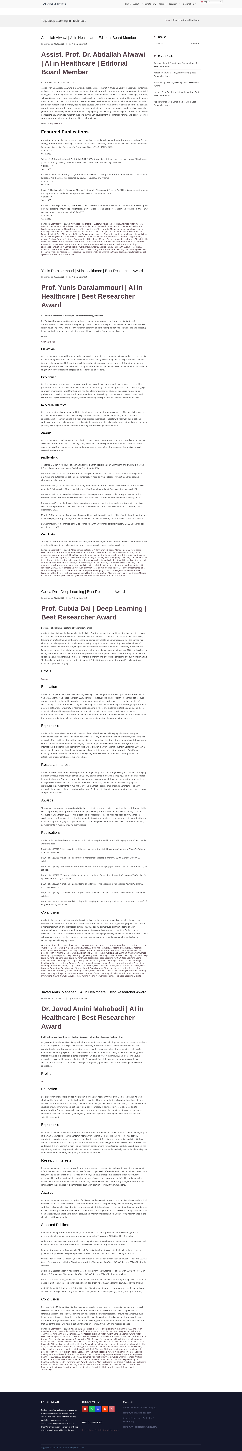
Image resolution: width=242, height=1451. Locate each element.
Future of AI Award (76, 973)
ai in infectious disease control (83, 560)
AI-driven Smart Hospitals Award (98, 1351)
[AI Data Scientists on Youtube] (85, 1409)
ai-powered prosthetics (73, 570)
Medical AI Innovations (101, 1364)
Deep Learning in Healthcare (120, 239)
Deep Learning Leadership (80, 965)
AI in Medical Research (132, 560)
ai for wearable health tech (115, 555)
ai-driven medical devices (107, 567)
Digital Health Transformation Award (69, 1362)
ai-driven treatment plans (132, 567)
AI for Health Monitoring (123, 552)
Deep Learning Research (127, 965)
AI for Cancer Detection (82, 550)
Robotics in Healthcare (51, 1367)
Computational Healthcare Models (90, 239)
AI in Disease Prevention (98, 1339)
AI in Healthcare (88, 229)
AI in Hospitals (61, 560)
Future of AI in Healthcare (100, 1362)
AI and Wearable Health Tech (66, 1331)
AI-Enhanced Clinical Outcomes (76, 234)
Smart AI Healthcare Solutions (77, 1367)
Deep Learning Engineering (79, 955)
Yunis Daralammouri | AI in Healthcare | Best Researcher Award (92, 271)
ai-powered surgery (94, 570)
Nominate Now (149, 4)
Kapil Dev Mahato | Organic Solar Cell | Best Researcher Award (175, 103)
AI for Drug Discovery (113, 1331)
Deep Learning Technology (53, 970)
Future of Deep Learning (97, 973)
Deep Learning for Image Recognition (81, 958)
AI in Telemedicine (65, 567)
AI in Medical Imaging (61, 1344)
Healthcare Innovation (96, 573)
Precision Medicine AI (61, 252)
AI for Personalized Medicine (64, 226)
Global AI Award (117, 973)
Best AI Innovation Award (98, 950)
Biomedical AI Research (108, 236)
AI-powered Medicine (69, 1357)
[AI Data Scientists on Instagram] (98, 1409)
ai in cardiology (136, 555)
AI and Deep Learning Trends (130, 945)
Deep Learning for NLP (110, 958)
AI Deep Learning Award (77, 947)
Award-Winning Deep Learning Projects (66, 950)
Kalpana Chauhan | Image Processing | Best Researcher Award (175, 74)
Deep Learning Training (78, 970)
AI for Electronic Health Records (96, 552)
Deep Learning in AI (60, 960)
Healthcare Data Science (64, 244)
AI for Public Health (88, 226)
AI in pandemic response (63, 562)
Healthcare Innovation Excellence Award (96, 244)
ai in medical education (110, 560)
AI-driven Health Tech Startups (88, 1349)
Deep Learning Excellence (105, 955)
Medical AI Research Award (65, 249)
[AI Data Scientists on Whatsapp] (92, 1409)
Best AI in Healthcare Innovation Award (102, 1359)
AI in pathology (131, 229)
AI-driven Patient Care (72, 1351)
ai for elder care (72, 552)
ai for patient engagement (89, 555)
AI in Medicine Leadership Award (110, 1344)
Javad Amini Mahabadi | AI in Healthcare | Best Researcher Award (93, 992)
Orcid (43, 1081)
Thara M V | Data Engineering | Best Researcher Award (176, 84)
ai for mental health (67, 555)
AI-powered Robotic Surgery (93, 1357)
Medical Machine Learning (111, 249)
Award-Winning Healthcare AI (55, 236)
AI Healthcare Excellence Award (104, 1336)
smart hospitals (118, 575)
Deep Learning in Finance (113, 960)
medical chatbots (52, 575)
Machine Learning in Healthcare (123, 573)
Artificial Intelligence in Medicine (130, 234)
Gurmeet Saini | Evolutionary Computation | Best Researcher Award (177, 65)
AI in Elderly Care (118, 1339)
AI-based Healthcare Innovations (126, 1346)
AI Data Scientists (54, 4)
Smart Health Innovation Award (107, 1367)
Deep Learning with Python (54, 973)
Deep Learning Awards (101, 952)
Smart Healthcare (101, 575)
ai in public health (97, 565)
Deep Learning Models (104, 965)
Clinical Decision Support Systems (57, 239)
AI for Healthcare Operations (64, 1333)
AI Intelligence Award (99, 947)
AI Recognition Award (120, 947)
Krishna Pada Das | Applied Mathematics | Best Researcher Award (176, 94)
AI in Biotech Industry (130, 1336)
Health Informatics (124, 241)
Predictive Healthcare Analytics (86, 252)
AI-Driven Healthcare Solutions (124, 231)
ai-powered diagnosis (51, 570)
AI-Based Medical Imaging (97, 231)
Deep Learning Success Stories (128, 968)
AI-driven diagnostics (85, 567)
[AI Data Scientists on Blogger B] (105, 1409)
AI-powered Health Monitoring (90, 1354)
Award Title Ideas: (74, 1359)
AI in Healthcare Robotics (127, 1341)
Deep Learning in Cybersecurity (85, 960)
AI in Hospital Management (110, 229)
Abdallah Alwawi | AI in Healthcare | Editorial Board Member (88, 38)
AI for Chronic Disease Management (110, 550)
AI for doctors (58, 552)
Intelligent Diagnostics (95, 246)
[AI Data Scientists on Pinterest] (112, 1409)
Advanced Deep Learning (83, 945)
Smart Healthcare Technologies (116, 252)
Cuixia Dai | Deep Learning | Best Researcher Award (83, 592)
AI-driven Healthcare (113, 1349)
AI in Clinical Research (69, 229)
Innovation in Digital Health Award (68, 246)
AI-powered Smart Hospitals (121, 1357)
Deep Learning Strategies (101, 968)
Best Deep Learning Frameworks (125, 950)
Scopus (44, 679)
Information (188, 4)
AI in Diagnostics (78, 1339)
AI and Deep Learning (106, 945)
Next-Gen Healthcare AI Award (127, 1364)
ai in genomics (137, 557)
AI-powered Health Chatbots (62, 1354)
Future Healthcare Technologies (100, 241)
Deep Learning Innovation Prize (124, 963)
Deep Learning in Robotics (64, 963)
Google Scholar (55, 123)
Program (173, 4)
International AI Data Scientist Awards (100, 1430)
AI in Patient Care (99, 562)
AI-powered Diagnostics (103, 234)
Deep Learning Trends (100, 970)
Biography (56, 223)
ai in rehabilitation (130, 565)
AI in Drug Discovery (94, 557)
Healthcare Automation (74, 573)
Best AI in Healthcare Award (83, 236)
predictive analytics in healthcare (76, 575)
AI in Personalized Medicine (121, 562)
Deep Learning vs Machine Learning (129, 970)
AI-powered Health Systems (119, 1354)
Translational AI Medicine (62, 254)
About (136, 4)
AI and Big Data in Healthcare (85, 1328)
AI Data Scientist (79, 44)
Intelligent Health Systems (119, 246)
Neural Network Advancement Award (70, 975)
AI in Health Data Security (86, 1341)
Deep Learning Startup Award (75, 968)
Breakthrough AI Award (52, 952)
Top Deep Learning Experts (128, 975)
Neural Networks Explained (102, 975)
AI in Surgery (80, 1346)
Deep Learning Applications (77, 952)
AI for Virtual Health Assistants (74, 1336)
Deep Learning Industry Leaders (93, 963)
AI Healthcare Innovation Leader (113, 226)
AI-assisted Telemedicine (98, 1346)
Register (162, 4)
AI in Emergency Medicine (117, 557)
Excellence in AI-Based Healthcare (68, 241)
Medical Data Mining (88, 249)
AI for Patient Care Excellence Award (118, 1333)
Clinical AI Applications (130, 236)
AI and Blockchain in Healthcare (114, 1328)
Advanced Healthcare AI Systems (86, 223)
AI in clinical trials (76, 557)
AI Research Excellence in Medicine (67, 231)
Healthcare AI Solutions (124, 1362)
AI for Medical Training (89, 1333)
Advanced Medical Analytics (116, 223)
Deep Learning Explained (130, 955)
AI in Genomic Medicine (62, 1341)
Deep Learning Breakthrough (126, 952)
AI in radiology (114, 565)
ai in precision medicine (77, 565)
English (206, 2)
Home (128, 4)
